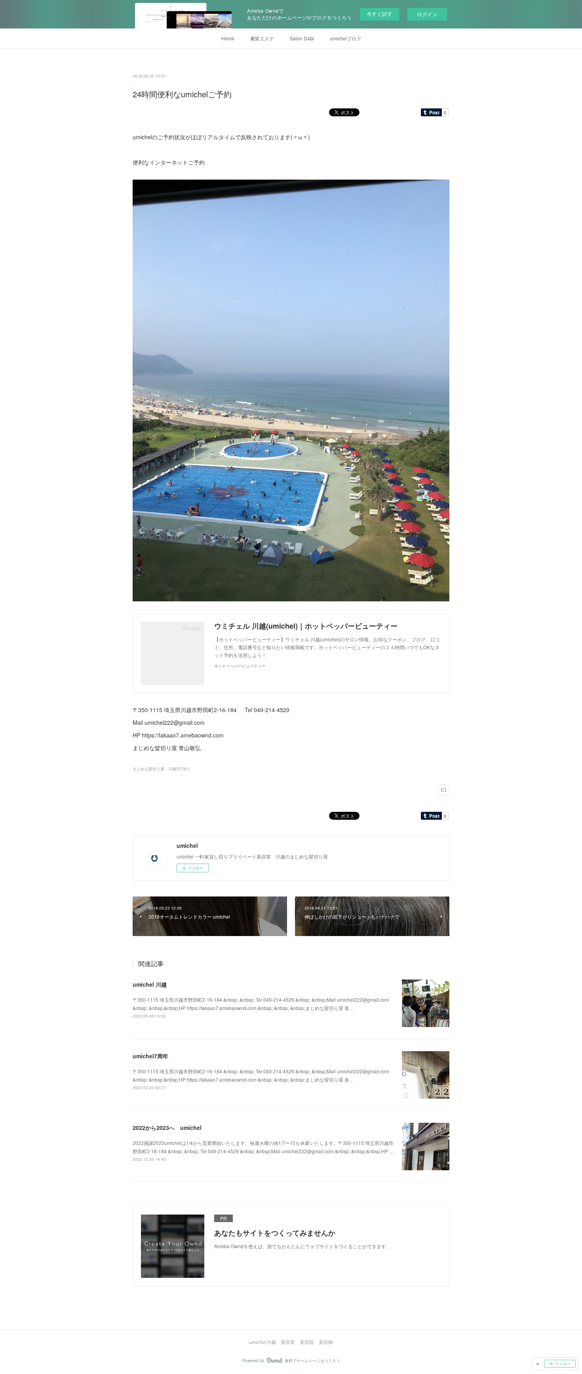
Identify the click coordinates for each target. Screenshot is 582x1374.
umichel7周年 (150, 1056)
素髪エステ (262, 38)
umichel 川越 (150, 984)
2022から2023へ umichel (167, 1127)
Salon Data (302, 38)
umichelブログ (345, 38)
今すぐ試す (379, 13)
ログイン (427, 14)
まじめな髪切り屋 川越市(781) (161, 768)
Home (227, 38)
